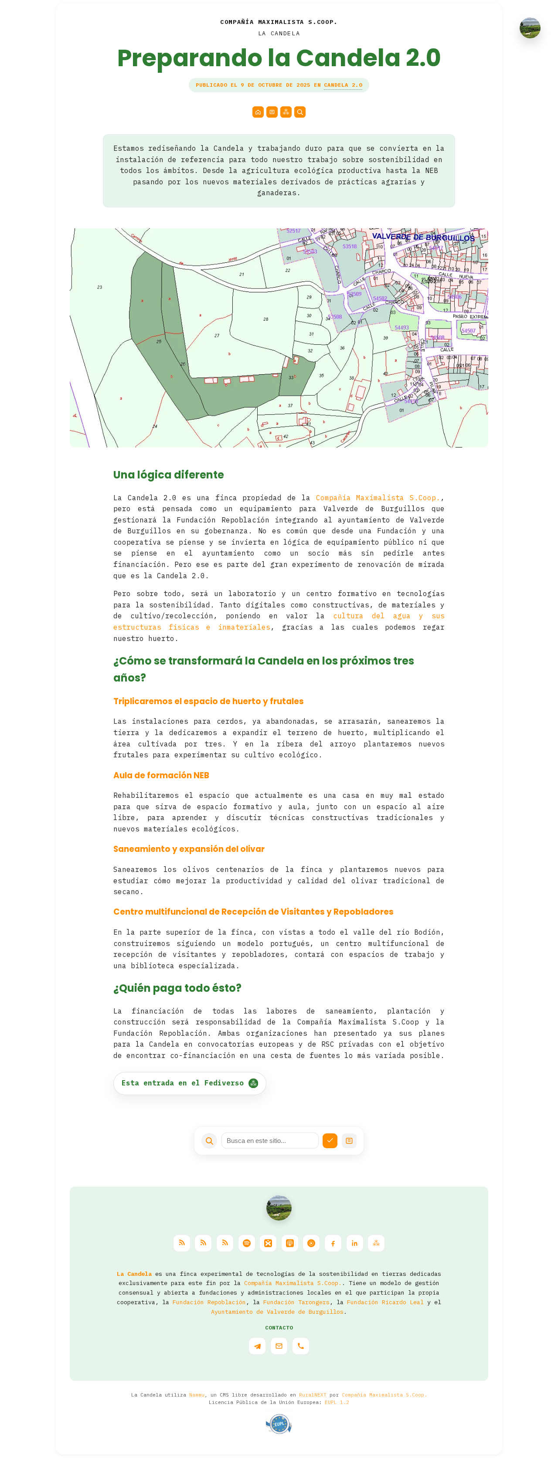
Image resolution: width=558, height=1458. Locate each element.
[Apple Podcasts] (290, 1243)
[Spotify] (246, 1243)
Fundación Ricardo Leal (385, 1302)
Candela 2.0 (343, 84)
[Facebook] (333, 1243)
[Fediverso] (286, 112)
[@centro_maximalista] (257, 1346)
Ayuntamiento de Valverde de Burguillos (277, 1312)
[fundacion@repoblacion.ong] (279, 1346)
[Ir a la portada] (279, 1208)
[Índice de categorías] (349, 1140)
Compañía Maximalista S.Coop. (378, 497)
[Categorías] (272, 112)
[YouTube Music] (311, 1243)
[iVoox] (268, 1243)
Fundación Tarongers (296, 1302)
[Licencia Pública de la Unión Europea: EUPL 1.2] (279, 1424)
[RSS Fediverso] (225, 1243)
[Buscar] (300, 112)
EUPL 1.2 (337, 1402)
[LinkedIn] (355, 1243)
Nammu (196, 1395)
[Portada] (258, 112)
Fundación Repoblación (209, 1302)
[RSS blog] (182, 1243)
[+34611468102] (301, 1346)
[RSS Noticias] (203, 1243)
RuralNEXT (313, 1395)
